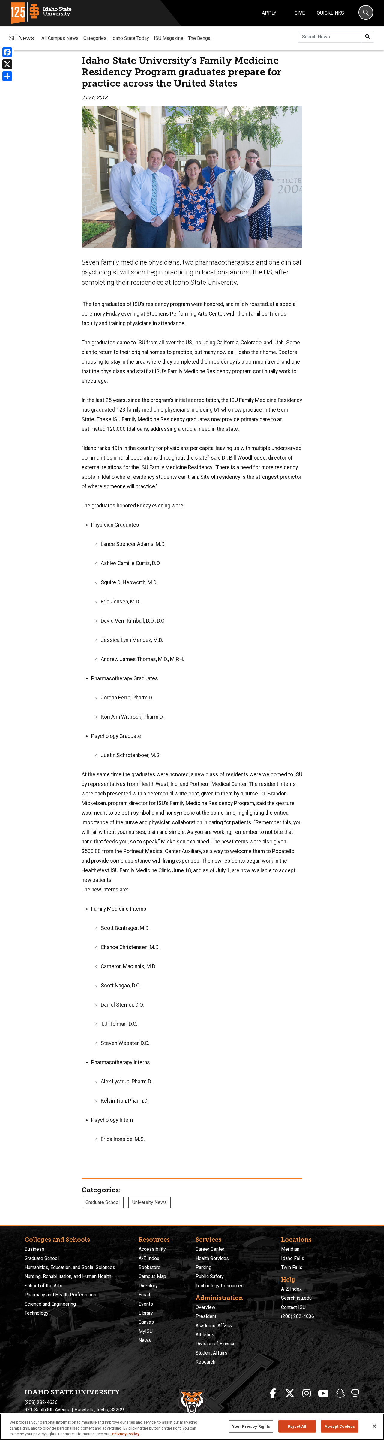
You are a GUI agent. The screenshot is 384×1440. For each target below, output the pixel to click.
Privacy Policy (126, 1434)
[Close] (374, 1426)
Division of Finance (216, 1343)
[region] (192, 1426)
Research (205, 1362)
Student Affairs (211, 1353)
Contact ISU (293, 1307)
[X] (7, 64)
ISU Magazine (168, 38)
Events (146, 1304)
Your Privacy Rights (251, 1426)
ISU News (20, 38)
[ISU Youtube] (323, 1393)
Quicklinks (330, 13)
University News (149, 1202)
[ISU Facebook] (273, 1393)
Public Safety (210, 1276)
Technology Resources (220, 1286)
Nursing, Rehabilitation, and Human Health (68, 1276)
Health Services (212, 1258)
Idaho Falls (292, 1258)
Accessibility (152, 1249)
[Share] (7, 76)
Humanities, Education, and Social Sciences (70, 1267)
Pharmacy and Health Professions (60, 1295)
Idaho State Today (130, 38)
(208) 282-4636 (297, 1316)
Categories (94, 38)
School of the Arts (43, 1286)
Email (144, 1295)
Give (300, 13)
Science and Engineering (50, 1304)
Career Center (210, 1249)
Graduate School (103, 1202)
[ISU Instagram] (307, 1393)
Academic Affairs (214, 1325)
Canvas (146, 1322)
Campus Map (152, 1276)
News (145, 1340)
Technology (37, 1313)
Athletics (205, 1334)
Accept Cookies (340, 1426)
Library (146, 1313)
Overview (205, 1307)
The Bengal (200, 38)
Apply (269, 13)
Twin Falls (291, 1267)
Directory (148, 1286)
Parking (204, 1267)
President (206, 1316)
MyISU (146, 1331)
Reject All (297, 1426)
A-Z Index (149, 1258)
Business (34, 1249)
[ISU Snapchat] (340, 1393)
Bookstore (149, 1267)
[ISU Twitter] (290, 1393)
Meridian (290, 1249)
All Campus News (60, 38)
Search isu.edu (296, 1298)
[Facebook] (7, 52)
